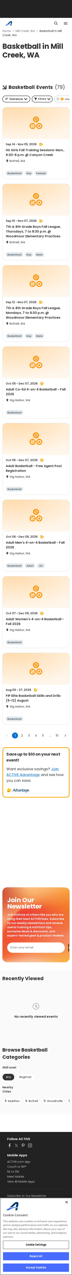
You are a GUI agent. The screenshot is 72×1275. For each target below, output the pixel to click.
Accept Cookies (36, 1267)
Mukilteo (14, 1101)
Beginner (25, 1077)
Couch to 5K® (16, 1167)
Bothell (33, 1101)
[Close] (66, 1202)
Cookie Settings (36, 1244)
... (50, 736)
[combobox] (16, 99)
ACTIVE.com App (18, 1162)
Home (6, 31)
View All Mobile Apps (21, 1182)
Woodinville (55, 1101)
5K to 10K (13, 1172)
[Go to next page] (65, 735)
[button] (42, 99)
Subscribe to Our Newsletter (26, 1196)
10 (57, 736)
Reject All (36, 1256)
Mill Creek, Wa (25, 31)
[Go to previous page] (7, 735)
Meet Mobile (15, 1177)
